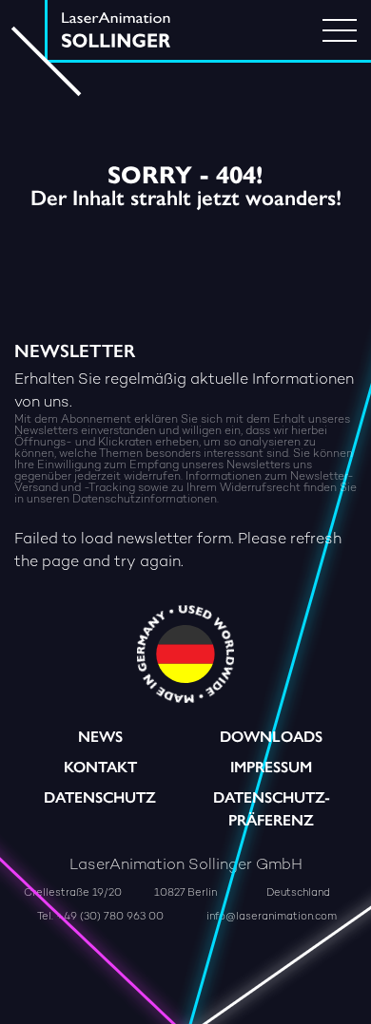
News (100, 737)
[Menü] (339, 30)
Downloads (271, 737)
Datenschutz (100, 797)
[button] (139, 990)
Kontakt (100, 767)
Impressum (271, 767)
